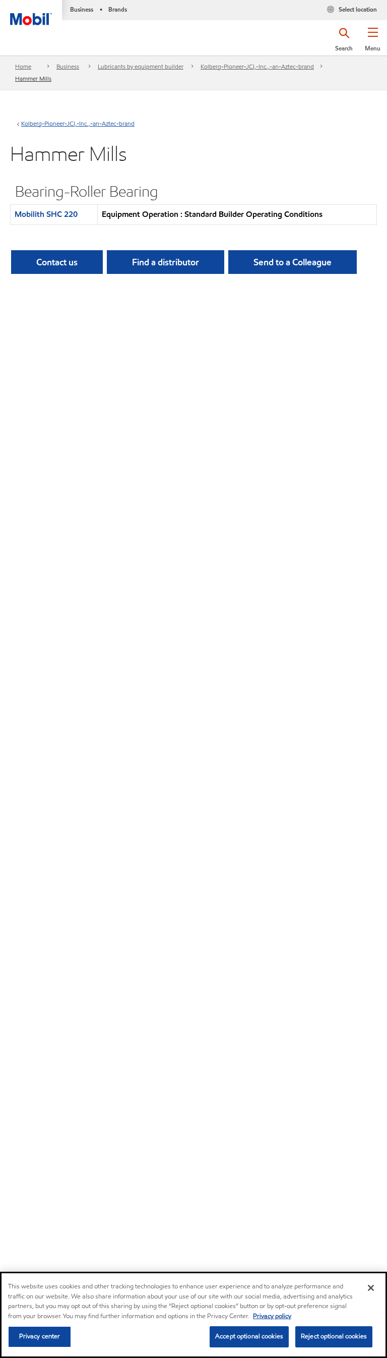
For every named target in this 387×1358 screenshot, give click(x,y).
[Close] (371, 1288)
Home (23, 66)
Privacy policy (272, 1316)
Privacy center (39, 1336)
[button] (372, 43)
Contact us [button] (57, 262)
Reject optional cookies (334, 1336)
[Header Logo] (31, 12)
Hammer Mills (33, 78)
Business (67, 66)
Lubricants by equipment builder (140, 66)
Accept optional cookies (249, 1336)
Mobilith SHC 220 (46, 214)
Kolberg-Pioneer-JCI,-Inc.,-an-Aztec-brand (257, 66)
